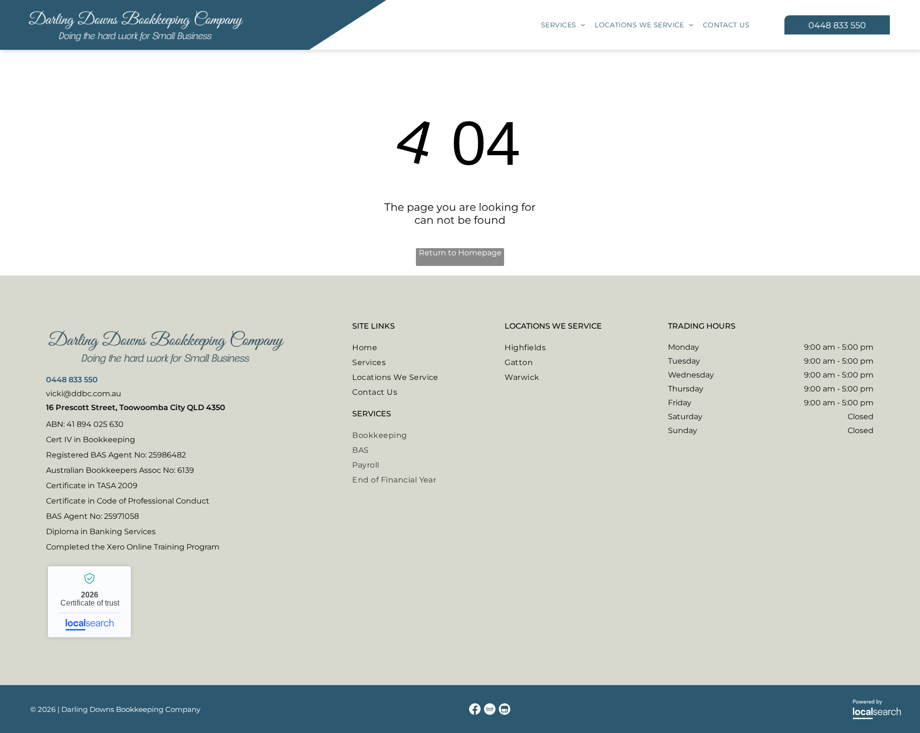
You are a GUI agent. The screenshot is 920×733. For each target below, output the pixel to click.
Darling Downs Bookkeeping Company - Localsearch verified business (89, 601)
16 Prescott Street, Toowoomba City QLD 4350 (135, 407)
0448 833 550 (72, 379)
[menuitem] (563, 25)
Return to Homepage (460, 252)
